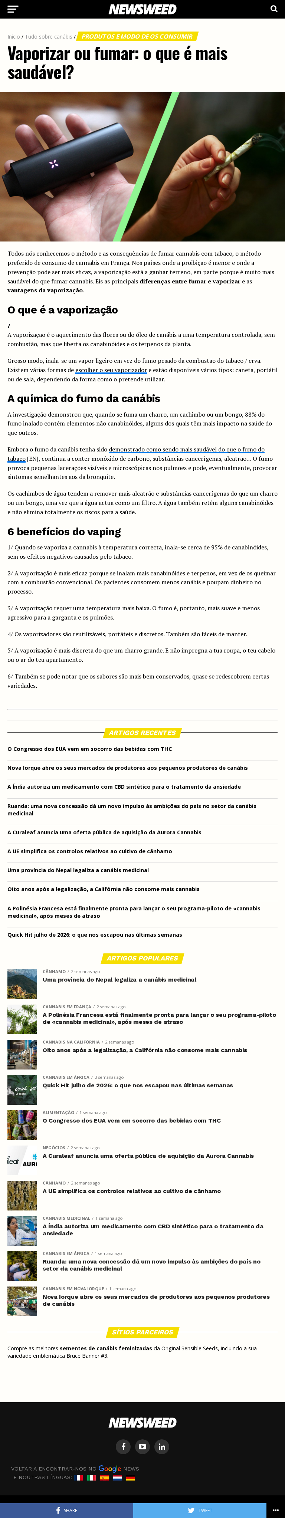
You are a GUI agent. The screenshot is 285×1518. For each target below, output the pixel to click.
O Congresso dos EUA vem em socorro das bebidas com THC (89, 748)
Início (13, 36)
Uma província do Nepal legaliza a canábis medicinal (78, 870)
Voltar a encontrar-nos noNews (75, 1469)
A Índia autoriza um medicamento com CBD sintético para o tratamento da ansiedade (124, 786)
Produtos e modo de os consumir (137, 36)
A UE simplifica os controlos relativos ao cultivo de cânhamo (89, 851)
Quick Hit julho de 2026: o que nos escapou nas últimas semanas (94, 934)
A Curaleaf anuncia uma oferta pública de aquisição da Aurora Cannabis (104, 832)
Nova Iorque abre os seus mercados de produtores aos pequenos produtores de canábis (127, 767)
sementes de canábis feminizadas (106, 1348)
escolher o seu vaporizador (111, 370)
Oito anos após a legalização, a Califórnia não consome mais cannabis (103, 889)
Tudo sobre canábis (48, 36)
